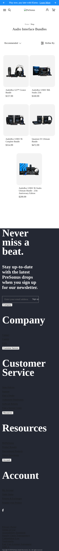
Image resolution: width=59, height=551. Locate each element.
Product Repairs (9, 447)
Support (5, 391)
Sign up (35, 299)
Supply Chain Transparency (16, 535)
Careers (5, 339)
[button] (53, 10)
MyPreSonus (8, 443)
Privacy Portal (9, 527)
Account (6, 460)
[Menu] (4, 10)
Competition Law (11, 538)
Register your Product (12, 502)
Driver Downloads (10, 455)
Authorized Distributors (12, 399)
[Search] (9, 10)
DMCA (6, 547)
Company (7, 305)
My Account (7, 490)
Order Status (7, 494)
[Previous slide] (4, 3)
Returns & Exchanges (12, 498)
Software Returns (10, 404)
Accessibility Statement (13, 532)
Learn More (45, 2)
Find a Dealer (8, 395)
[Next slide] (55, 3)
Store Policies (8, 387)
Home (27, 24)
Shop (32, 24)
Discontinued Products (12, 451)
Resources (7, 413)
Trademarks (8, 541)
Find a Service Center (12, 408)
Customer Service (10, 348)
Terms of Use (8, 530)
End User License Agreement (16, 544)
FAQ (4, 343)
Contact (5, 335)
